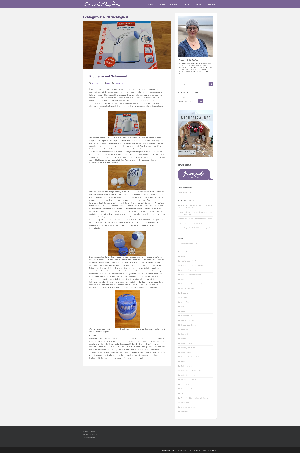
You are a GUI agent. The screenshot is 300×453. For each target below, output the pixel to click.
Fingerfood (185, 302)
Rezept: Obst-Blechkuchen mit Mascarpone (195, 219)
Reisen (183, 361)
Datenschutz (184, 450)
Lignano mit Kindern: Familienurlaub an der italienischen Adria (195, 213)
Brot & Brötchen (187, 288)
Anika (108, 83)
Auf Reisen (174, 4)
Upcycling (185, 402)
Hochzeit (184, 334)
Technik (184, 393)
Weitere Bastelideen (189, 407)
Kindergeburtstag (188, 348)
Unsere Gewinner (185, 192)
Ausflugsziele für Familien (191, 261)
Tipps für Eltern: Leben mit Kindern (195, 398)
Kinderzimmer (186, 352)
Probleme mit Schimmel (108, 76)
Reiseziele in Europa (189, 375)
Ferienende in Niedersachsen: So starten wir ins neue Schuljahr (195, 206)
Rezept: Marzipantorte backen (190, 223)
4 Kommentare (119, 83)
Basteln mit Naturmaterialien (192, 284)
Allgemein (185, 256)
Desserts (184, 293)
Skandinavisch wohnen (190, 389)
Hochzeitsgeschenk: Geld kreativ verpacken (195, 228)
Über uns (211, 4)
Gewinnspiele (186, 316)
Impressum (175, 450)
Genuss (184, 311)
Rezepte (162, 4)
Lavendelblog (166, 450)
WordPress (213, 450)
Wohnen (187, 4)
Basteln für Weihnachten (191, 275)
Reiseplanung (186, 366)
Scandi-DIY (185, 384)
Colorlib (198, 450)
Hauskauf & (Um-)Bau (189, 320)
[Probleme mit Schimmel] (127, 45)
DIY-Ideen (199, 4)
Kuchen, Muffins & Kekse (191, 357)
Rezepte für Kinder (188, 380)
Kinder (183, 338)
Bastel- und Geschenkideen (192, 265)
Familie (150, 4)
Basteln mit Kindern (189, 279)
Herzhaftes (185, 329)
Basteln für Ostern (188, 270)
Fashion (184, 297)
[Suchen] (211, 84)
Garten (184, 307)
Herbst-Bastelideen (188, 325)
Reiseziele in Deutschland (191, 370)
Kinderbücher (186, 343)
